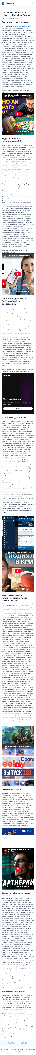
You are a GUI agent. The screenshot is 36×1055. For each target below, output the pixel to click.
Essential (10, 3)
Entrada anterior (11, 1043)
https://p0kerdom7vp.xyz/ (24, 26)
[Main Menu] (32, 3)
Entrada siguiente (24, 1043)
